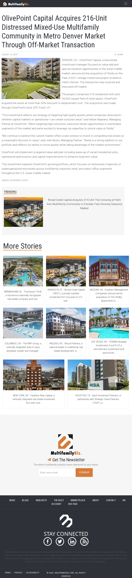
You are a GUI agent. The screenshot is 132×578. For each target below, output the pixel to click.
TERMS (8, 572)
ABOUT (95, 500)
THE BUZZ (59, 500)
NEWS (12, 500)
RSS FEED (72, 504)
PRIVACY (18, 572)
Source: (15, 180)
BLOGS (25, 500)
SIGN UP (85, 472)
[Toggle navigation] (126, 3)
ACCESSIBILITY (32, 572)
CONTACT (111, 500)
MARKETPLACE (78, 500)
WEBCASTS (41, 500)
